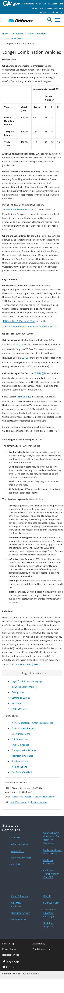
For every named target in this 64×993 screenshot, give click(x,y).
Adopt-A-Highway (20, 844)
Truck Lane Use (19, 708)
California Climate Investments (52, 851)
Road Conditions (19, 761)
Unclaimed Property (48, 925)
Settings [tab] (45, 12)
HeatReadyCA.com (20, 912)
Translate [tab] (58, 12)
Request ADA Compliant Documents (47, 8)
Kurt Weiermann (18, 802)
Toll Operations (19, 739)
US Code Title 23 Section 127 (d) (19, 321)
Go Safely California (16, 904)
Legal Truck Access (14, 38)
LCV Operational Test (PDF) (24, 664)
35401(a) (15, 344)
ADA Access (17, 837)
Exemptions (17, 692)
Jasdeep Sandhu (39, 802)
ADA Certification (55, 3)
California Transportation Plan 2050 (51, 874)
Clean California (19, 896)
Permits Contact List (22, 755)
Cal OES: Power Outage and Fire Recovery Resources (51, 838)
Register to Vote (10, 954)
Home (5, 33)
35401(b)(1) (40, 373)
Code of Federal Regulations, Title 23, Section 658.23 (29, 326)
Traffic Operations (37, 33)
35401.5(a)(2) (24, 396)
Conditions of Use (41, 949)
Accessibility (38, 943)
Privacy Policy (9, 949)
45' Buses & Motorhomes (24, 686)
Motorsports (18, 703)
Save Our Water (51, 902)
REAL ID (47, 896)
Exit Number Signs (20, 733)
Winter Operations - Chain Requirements (32, 722)
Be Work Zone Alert (21, 857)
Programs (18, 33)
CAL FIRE (15, 864)
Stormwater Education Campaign (49, 913)
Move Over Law (18, 919)
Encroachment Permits (23, 728)
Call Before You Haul (21, 772)
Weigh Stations (19, 766)
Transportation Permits (23, 750)
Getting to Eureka (20, 697)
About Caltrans (27, 3)
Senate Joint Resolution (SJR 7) (19, 209)
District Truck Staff (44, 796)
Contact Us (41, 3)
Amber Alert (17, 850)
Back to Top (8, 943)
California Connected (48, 861)
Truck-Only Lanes (20, 744)
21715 (25, 357)
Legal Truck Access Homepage (26, 681)
